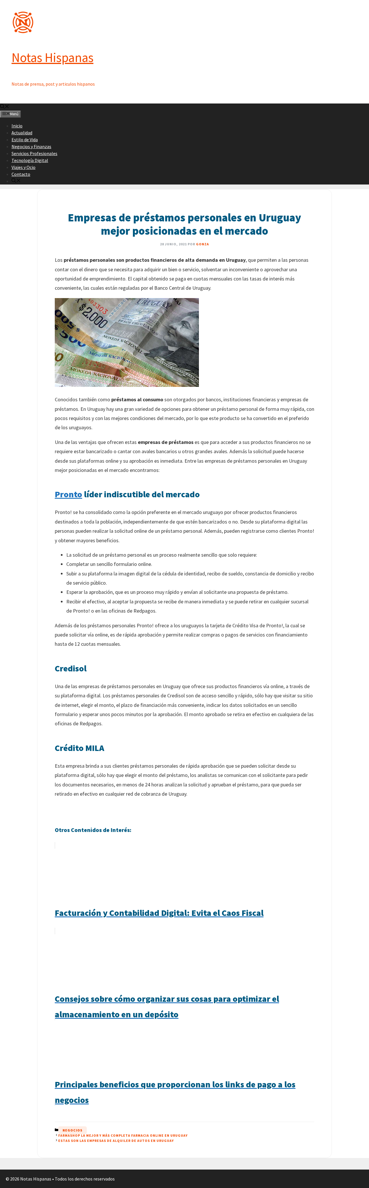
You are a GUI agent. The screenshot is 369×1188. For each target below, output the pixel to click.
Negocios (72, 1130)
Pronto (68, 494)
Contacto (21, 174)
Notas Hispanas (52, 57)
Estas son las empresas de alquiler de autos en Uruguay (116, 1140)
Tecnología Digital (30, 160)
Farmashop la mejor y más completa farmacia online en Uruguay (123, 1135)
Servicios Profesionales (34, 153)
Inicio (17, 126)
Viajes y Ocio (23, 167)
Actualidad (22, 132)
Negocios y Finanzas (31, 146)
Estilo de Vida (25, 139)
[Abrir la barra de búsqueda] (4, 107)
